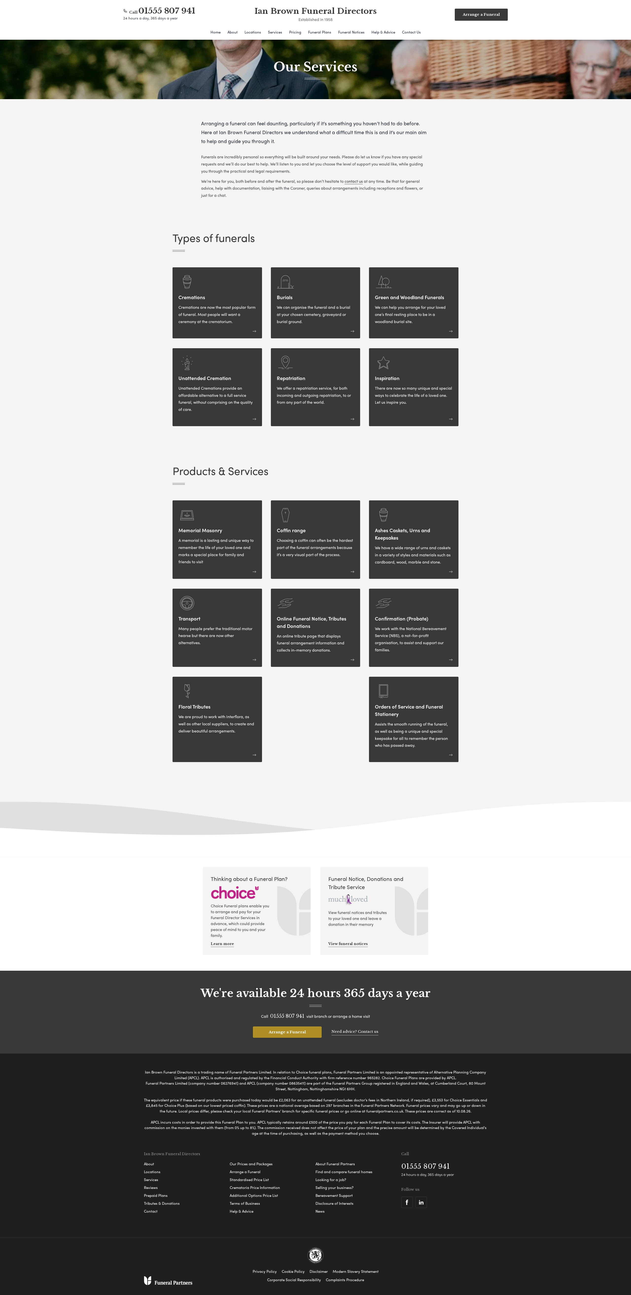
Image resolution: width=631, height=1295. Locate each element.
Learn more (222, 944)
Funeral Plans (319, 32)
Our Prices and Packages (251, 1164)
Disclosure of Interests (334, 1203)
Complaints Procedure (345, 1279)
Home (215, 32)
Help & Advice (383, 32)
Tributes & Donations (162, 1203)
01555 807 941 (167, 11)
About (233, 32)
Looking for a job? (331, 1179)
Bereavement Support (334, 1195)
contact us (354, 181)
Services (275, 32)
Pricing (295, 32)
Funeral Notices (351, 32)
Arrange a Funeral (287, 1032)
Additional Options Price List (254, 1195)
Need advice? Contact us (355, 1031)
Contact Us (411, 32)
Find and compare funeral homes (344, 1171)
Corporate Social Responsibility (294, 1279)
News (320, 1211)
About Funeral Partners (335, 1164)
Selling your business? (334, 1187)
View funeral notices (348, 944)
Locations (253, 32)
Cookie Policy (293, 1271)
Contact (151, 1211)
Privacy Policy (265, 1271)
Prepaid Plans (156, 1195)
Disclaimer (319, 1271)
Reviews (151, 1187)
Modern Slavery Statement (356, 1271)
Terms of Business (245, 1203)
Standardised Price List (249, 1179)
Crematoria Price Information (255, 1187)
